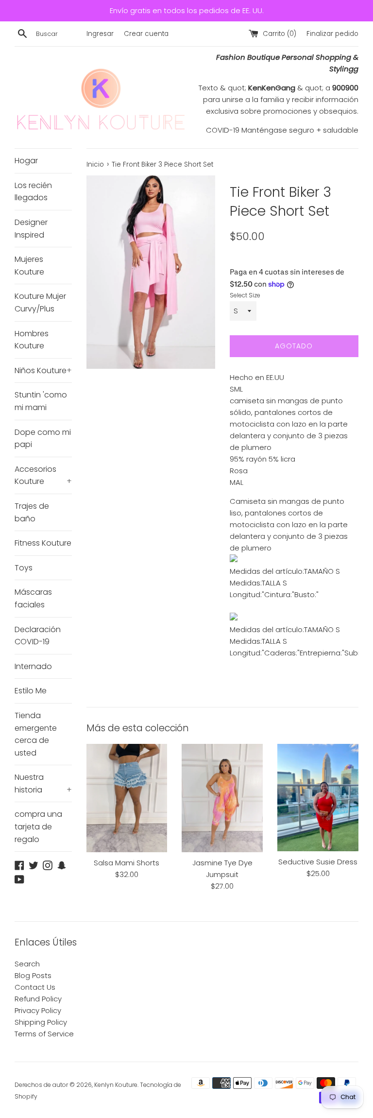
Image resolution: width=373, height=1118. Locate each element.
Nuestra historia (43, 783)
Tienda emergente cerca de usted (36, 734)
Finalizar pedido (332, 33)
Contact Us (35, 987)
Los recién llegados (33, 192)
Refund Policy (38, 999)
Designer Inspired (31, 229)
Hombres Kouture (32, 340)
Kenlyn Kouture (115, 1085)
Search (27, 964)
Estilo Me (31, 690)
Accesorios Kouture (43, 475)
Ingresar (100, 33)
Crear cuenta (146, 33)
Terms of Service (44, 1034)
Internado (33, 666)
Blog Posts (33, 975)
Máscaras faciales (33, 598)
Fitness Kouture (43, 543)
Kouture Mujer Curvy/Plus (40, 302)
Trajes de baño (32, 512)
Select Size (245, 295)
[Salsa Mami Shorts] (127, 798)
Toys (24, 567)
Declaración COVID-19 (38, 636)
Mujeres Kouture (29, 265)
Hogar (26, 160)
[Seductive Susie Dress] (317, 797)
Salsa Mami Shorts (126, 863)
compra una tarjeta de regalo (38, 826)
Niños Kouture (43, 370)
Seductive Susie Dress (317, 862)
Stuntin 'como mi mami (41, 401)
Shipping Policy (41, 1022)
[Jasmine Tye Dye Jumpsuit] (222, 798)
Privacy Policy (38, 1010)
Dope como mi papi (43, 438)
